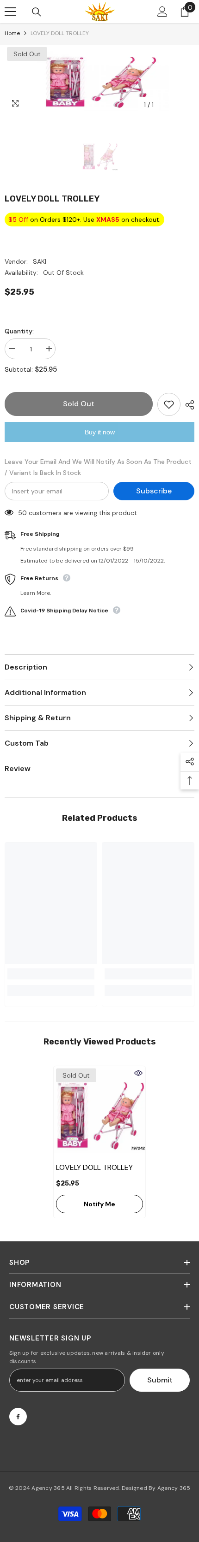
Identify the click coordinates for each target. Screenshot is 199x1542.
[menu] (10, 11)
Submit (160, 1380)
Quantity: (19, 331)
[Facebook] (18, 1416)
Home (12, 33)
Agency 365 (47, 1488)
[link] (50, 973)
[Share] (187, 405)
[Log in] (162, 11)
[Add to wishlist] (168, 404)
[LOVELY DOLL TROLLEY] (99, 1111)
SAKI (39, 261)
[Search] (36, 12)
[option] (99, 79)
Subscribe (154, 491)
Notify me (99, 1204)
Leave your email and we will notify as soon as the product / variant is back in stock (98, 467)
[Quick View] (138, 1073)
